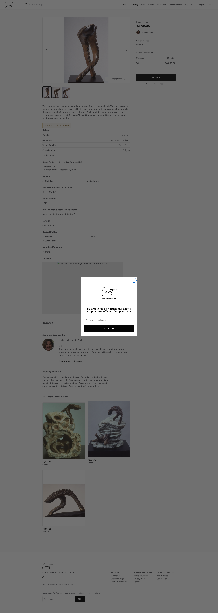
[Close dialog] (134, 280)
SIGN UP (109, 328)
